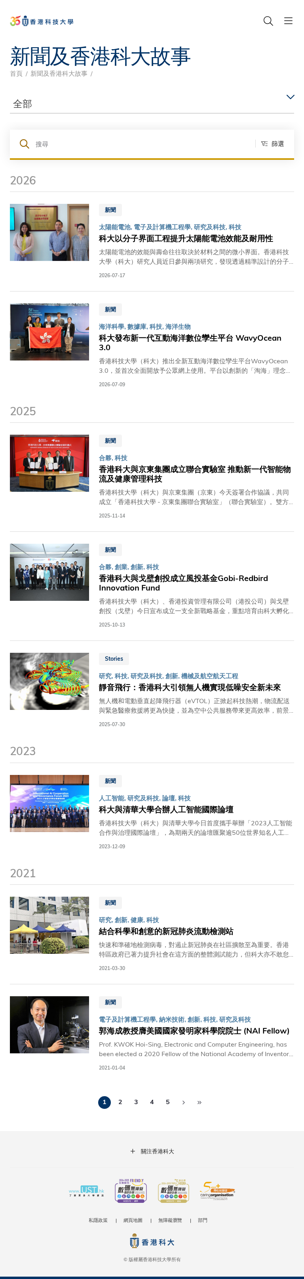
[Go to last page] (199, 1102)
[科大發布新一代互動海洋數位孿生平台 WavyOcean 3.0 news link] (152, 345)
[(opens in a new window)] (130, 1191)
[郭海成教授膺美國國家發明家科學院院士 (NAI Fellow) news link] (152, 1034)
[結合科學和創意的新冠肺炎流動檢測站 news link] (152, 934)
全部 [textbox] (22, 103)
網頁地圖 (133, 1220)
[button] (269, 143)
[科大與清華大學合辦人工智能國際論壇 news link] (152, 812)
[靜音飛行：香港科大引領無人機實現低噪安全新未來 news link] (152, 690)
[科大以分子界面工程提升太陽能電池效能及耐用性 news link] (152, 241)
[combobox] (152, 103)
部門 (202, 1220)
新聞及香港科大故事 (58, 73)
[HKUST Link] (41, 21)
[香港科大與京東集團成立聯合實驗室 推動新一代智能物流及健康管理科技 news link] (152, 477)
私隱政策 (98, 1220)
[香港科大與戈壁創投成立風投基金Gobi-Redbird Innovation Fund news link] (152, 586)
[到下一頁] (183, 1102)
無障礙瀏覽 (170, 1220)
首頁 (16, 73)
